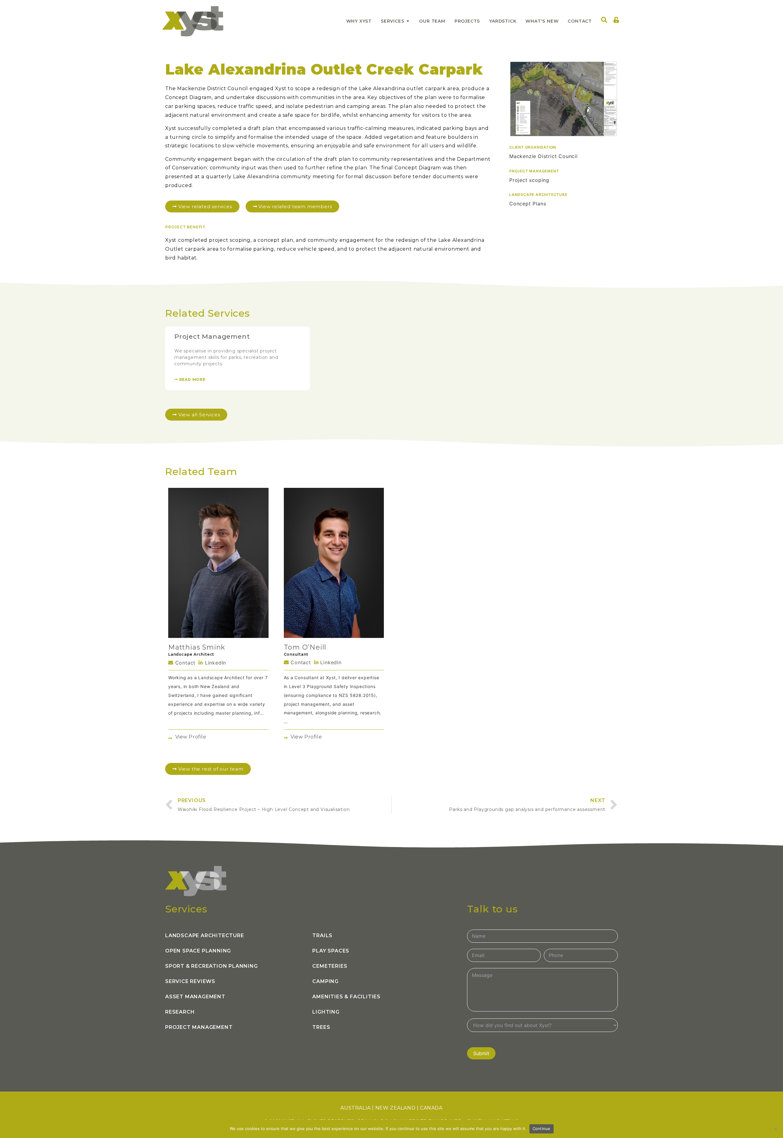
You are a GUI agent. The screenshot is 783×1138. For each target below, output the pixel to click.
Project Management (212, 336)
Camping (325, 981)
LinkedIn (214, 663)
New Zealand (395, 1108)
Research (180, 1012)
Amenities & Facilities (346, 997)
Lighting (325, 1012)
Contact (184, 663)
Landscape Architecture (204, 935)
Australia (355, 1108)
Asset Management (195, 997)
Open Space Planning (198, 951)
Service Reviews (190, 981)
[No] (775, 1129)
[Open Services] (408, 21)
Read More (192, 379)
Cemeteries (329, 966)
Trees (321, 1027)
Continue (542, 1128)
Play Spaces (330, 951)
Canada (431, 1108)
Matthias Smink (196, 647)
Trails (322, 935)
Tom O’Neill (305, 647)
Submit (481, 1053)
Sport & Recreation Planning (211, 966)
